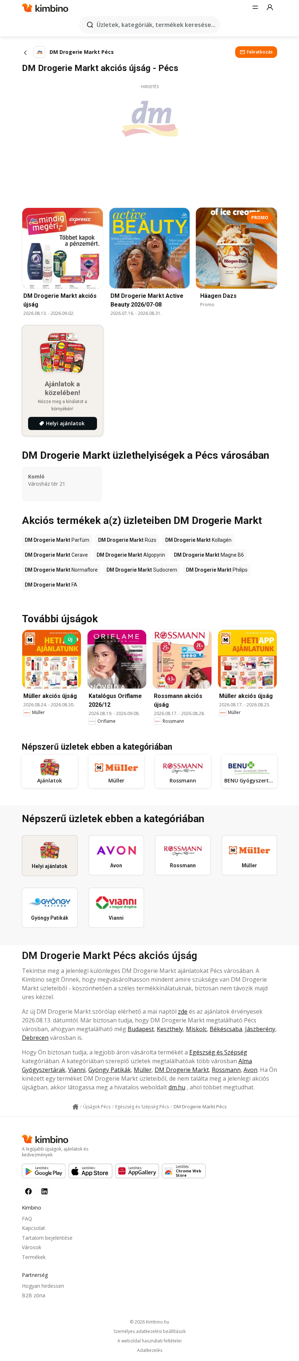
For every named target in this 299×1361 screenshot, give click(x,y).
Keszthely (170, 1029)
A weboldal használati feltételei (149, 1341)
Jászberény (260, 1029)
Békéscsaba (226, 1029)
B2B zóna (33, 1295)
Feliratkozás (260, 52)
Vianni (76, 1070)
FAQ (27, 1218)
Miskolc (196, 1029)
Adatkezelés (149, 1350)
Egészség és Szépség (218, 1052)
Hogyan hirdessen (43, 1285)
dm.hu (176, 1087)
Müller (143, 1070)
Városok (31, 1247)
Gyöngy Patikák (109, 1070)
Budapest (141, 1029)
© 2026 (149, 1322)
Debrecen (35, 1038)
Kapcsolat (33, 1227)
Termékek (34, 1257)
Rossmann (226, 1070)
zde (182, 1011)
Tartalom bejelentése (47, 1237)
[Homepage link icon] (75, 1107)
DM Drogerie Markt (182, 1070)
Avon (250, 1070)
